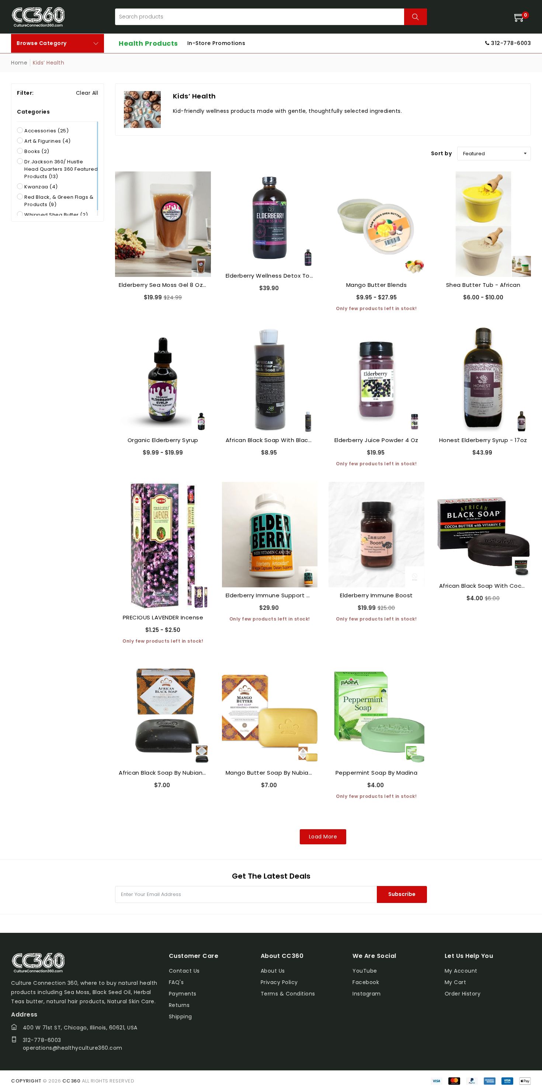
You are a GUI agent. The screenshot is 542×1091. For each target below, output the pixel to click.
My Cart (455, 982)
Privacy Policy (279, 982)
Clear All (87, 93)
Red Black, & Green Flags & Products (58, 201)
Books (36, 151)
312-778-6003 (42, 1040)
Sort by (441, 153)
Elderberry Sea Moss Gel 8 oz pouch (163, 285)
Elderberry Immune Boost (376, 595)
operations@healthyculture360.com (72, 1048)
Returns (179, 1005)
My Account (461, 970)
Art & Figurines (47, 141)
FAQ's (176, 982)
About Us (273, 970)
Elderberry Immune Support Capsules (270, 595)
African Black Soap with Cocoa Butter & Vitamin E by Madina (483, 586)
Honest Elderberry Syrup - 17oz (483, 440)
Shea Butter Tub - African (483, 285)
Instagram (366, 993)
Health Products (148, 43)
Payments (183, 993)
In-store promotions (216, 43)
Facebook (365, 982)
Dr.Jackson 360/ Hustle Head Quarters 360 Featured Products (61, 169)
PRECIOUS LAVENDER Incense (163, 617)
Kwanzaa (41, 186)
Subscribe (402, 894)
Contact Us (184, 970)
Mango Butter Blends (376, 285)
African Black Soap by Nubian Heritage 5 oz (163, 772)
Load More (323, 836)
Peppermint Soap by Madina (377, 772)
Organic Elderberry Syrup (163, 440)
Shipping (180, 1016)
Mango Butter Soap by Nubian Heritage (270, 772)
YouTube (364, 970)
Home (19, 62)
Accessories (46, 130)
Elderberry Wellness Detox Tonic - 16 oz (270, 275)
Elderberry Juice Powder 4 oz (376, 440)
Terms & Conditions (288, 993)
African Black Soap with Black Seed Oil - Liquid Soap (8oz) (270, 440)
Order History (463, 993)
